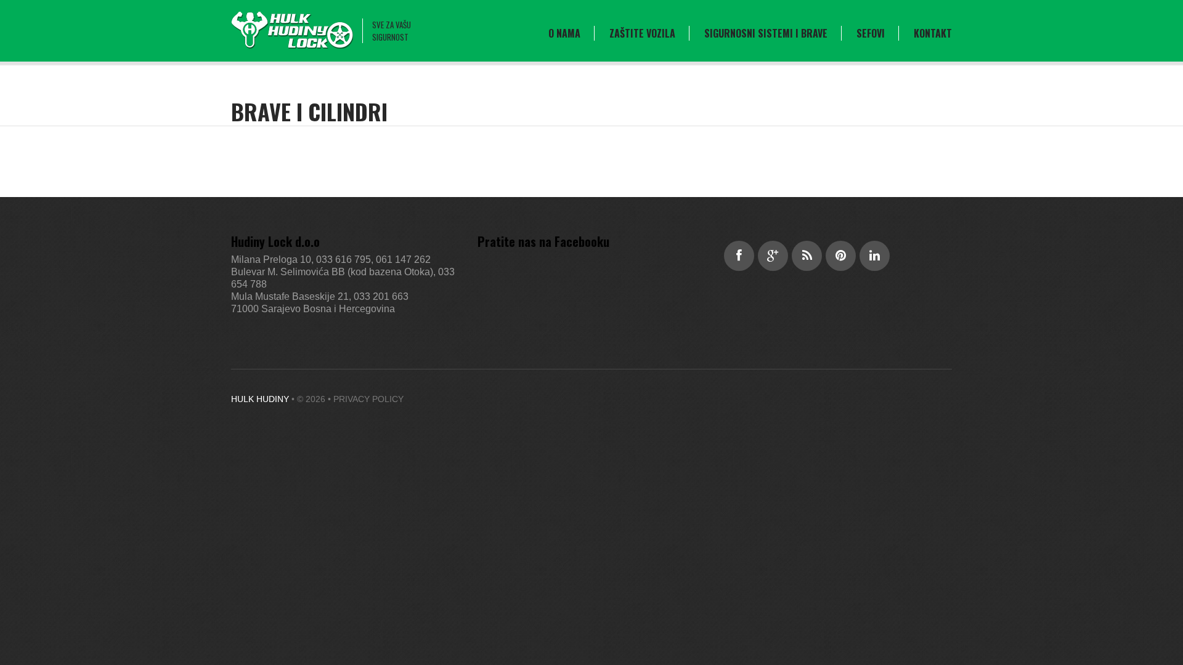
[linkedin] (875, 256)
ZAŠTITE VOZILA (642, 33)
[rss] (807, 256)
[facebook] (739, 256)
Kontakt (933, 33)
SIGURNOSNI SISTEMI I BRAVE (765, 33)
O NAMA (564, 33)
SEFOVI (870, 33)
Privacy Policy (368, 399)
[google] (773, 256)
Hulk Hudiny (260, 399)
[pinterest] (841, 256)
